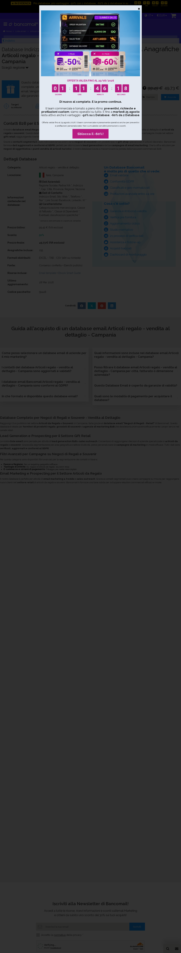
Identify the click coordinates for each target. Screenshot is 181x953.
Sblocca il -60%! (90, 134)
